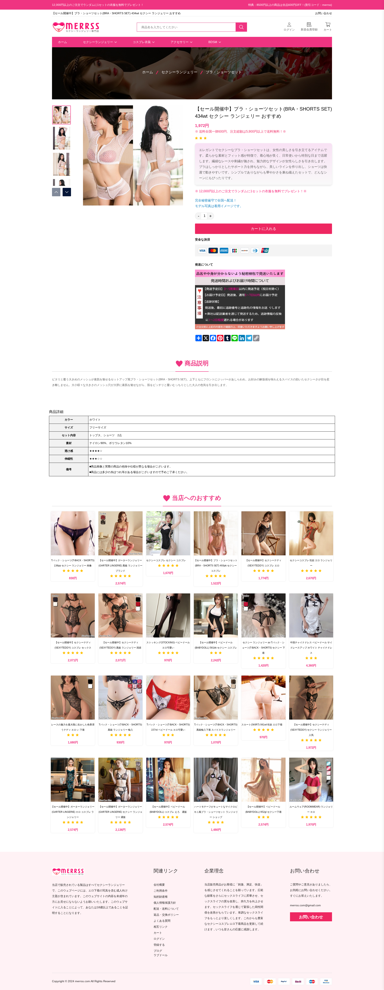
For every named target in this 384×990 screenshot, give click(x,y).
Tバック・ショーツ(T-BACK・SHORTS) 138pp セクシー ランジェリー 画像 (72, 563)
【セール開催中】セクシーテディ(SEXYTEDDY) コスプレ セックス (73, 645)
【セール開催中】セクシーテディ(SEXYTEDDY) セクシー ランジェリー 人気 (311, 729)
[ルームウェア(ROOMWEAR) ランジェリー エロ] (311, 780)
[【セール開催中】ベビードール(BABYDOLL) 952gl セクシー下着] (263, 780)
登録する (159, 944)
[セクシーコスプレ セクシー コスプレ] (168, 533)
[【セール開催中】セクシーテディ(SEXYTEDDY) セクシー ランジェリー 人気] (311, 698)
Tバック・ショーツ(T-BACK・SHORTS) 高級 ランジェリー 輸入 (120, 727)
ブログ (158, 950)
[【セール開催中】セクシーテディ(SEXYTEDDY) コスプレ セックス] (73, 615)
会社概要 (159, 884)
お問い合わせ (323, 13)
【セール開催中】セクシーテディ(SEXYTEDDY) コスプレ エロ (263, 563)
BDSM (213, 42)
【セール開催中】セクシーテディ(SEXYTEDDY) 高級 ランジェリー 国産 (120, 645)
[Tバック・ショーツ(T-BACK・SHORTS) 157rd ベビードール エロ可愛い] (168, 698)
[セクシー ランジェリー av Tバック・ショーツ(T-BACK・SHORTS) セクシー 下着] (263, 615)
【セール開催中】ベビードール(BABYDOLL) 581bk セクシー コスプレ (216, 645)
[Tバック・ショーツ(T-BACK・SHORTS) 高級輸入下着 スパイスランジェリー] (216, 698)
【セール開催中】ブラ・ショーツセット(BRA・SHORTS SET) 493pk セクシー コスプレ (215, 565)
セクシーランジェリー (98, 42)
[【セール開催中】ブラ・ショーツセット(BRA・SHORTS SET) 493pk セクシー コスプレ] (216, 533)
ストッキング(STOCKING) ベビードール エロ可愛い (168, 645)
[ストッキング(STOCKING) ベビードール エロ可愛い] (168, 615)
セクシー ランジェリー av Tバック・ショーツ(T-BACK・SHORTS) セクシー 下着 (263, 647)
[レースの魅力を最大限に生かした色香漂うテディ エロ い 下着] (73, 698)
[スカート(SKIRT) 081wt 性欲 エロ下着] (263, 698)
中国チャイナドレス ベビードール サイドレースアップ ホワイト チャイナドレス (311, 647)
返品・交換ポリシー (166, 914)
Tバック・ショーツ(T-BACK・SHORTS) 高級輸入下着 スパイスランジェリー (215, 727)
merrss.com (82, 981)
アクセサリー (180, 42)
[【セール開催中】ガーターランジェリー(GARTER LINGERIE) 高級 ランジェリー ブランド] (120, 533)
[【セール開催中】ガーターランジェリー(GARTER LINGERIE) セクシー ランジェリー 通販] (120, 780)
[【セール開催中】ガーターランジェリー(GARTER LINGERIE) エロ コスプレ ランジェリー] (73, 780)
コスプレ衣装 (142, 42)
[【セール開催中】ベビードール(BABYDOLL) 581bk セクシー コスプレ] (216, 615)
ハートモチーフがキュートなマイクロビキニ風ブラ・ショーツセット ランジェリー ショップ (216, 812)
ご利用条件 (161, 890)
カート (158, 932)
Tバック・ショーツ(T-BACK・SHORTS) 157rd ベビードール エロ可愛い (168, 727)
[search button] (241, 27)
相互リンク (161, 926)
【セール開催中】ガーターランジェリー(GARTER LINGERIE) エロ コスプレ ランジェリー (72, 812)
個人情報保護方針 (165, 902)
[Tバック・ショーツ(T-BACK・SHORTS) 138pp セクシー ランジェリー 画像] (73, 533)
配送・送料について (166, 908)
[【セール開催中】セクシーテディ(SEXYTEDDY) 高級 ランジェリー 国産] (120, 615)
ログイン (159, 938)
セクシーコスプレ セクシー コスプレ (166, 560)
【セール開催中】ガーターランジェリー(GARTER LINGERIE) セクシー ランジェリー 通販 (120, 812)
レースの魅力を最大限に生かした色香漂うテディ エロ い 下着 (72, 727)
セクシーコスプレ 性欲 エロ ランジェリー (311, 563)
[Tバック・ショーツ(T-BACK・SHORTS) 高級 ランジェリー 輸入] (120, 698)
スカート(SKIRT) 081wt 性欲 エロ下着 (261, 724)
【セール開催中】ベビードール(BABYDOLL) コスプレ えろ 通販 (168, 809)
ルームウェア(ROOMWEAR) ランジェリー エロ (311, 809)
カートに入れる (263, 229)
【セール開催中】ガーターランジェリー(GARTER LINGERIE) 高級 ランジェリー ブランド (120, 565)
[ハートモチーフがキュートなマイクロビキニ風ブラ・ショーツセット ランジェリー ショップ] (216, 780)
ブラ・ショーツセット (224, 72)
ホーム (62, 42)
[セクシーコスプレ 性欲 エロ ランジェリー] (311, 533)
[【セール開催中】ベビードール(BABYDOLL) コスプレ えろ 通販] (168, 780)
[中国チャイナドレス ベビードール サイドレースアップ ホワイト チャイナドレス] (311, 615)
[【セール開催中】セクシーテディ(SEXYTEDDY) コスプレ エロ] (263, 533)
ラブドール (161, 955)
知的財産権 (161, 896)
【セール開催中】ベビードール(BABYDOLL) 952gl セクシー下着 (263, 809)
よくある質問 (162, 920)
